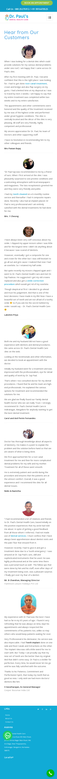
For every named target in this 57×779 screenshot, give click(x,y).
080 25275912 (22, 9)
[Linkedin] (46, 709)
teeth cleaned (20, 194)
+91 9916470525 (39, 9)
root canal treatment (36, 83)
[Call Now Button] (50, 773)
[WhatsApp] (7, 735)
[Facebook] (42, 709)
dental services (18, 535)
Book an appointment (36, 2)
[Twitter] (38, 709)
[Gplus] (51, 709)
